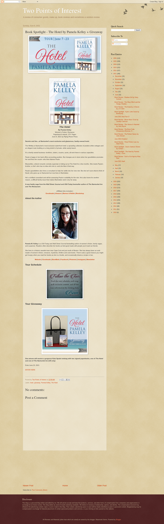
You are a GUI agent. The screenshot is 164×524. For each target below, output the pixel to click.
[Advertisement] (64, 467)
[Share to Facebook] (67, 380)
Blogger (118, 519)
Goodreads (50, 193)
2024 (115, 64)
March (117, 171)
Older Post (102, 485)
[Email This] (60, 380)
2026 (115, 58)
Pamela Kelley (45, 383)
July (116, 91)
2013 (115, 203)
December (118, 76)
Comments (117, 44)
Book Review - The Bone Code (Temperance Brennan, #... (124, 130)
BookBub (55, 259)
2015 (115, 197)
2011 (115, 209)
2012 (115, 206)
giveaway (37, 383)
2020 (115, 181)
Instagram (81, 259)
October (118, 82)
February (118, 174)
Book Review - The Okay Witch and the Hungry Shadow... (127, 103)
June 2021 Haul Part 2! (122, 116)
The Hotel (54, 383)
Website (38, 259)
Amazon (58, 193)
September (118, 85)
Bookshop (80, 193)
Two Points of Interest (52, 10)
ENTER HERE (30, 370)
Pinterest (73, 259)
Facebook (64, 259)
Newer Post (28, 485)
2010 (115, 212)
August (117, 88)
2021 (115, 73)
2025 (115, 61)
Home (65, 485)
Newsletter (91, 259)
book (31, 383)
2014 (115, 200)
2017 (115, 191)
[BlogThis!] (62, 380)
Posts (116, 40)
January (118, 177)
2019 (115, 184)
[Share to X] (65, 380)
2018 (115, 187)
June (117, 95)
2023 (115, 67)
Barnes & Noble (69, 193)
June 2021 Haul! (120, 161)
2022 (115, 70)
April (116, 168)
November (118, 79)
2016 (115, 194)
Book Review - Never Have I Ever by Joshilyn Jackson (126, 120)
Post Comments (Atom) (39, 490)
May (116, 165)
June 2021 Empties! (121, 139)
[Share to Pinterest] (69, 380)
